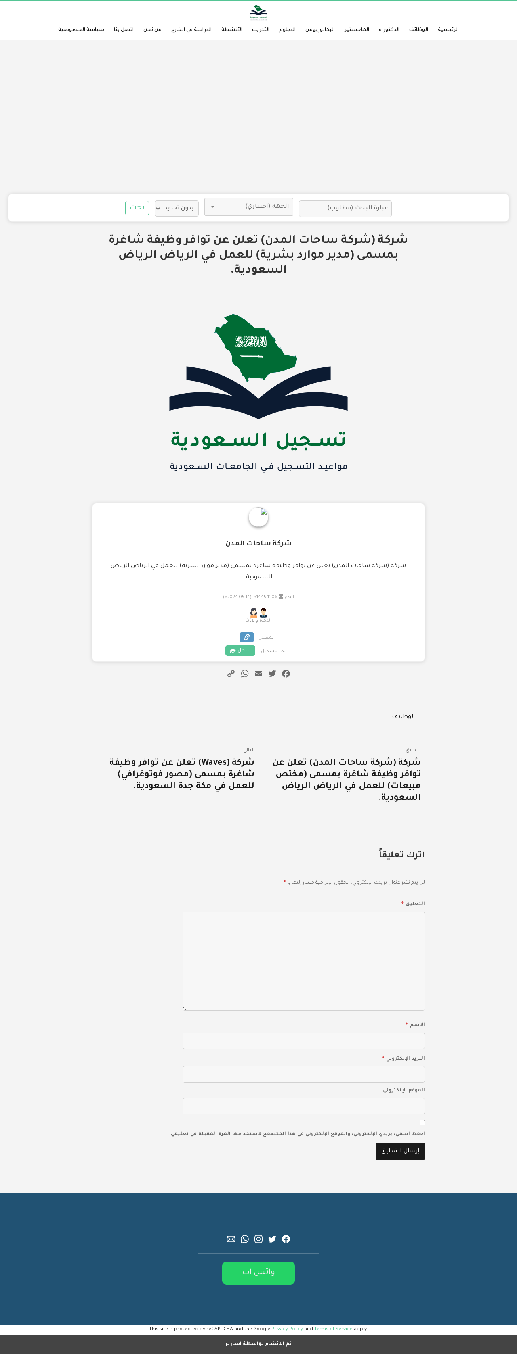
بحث (137, 208)
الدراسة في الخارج (191, 30)
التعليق (413, 903)
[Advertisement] (258, 117)
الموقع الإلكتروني (404, 1090)
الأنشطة (231, 30)
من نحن (152, 30)
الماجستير (357, 30)
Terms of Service (333, 1329)
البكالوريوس (320, 30)
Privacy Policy (287, 1329)
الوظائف (418, 30)
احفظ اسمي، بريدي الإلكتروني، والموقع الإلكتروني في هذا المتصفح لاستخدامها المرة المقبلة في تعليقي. (297, 1134)
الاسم (415, 1024)
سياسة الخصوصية (81, 30)
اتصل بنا (124, 30)
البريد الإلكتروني (403, 1058)
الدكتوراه (389, 30)
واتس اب (258, 1272)
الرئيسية (448, 30)
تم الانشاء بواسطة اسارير (258, 1344)
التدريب (260, 30)
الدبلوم (287, 30)
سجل (244, 650)
